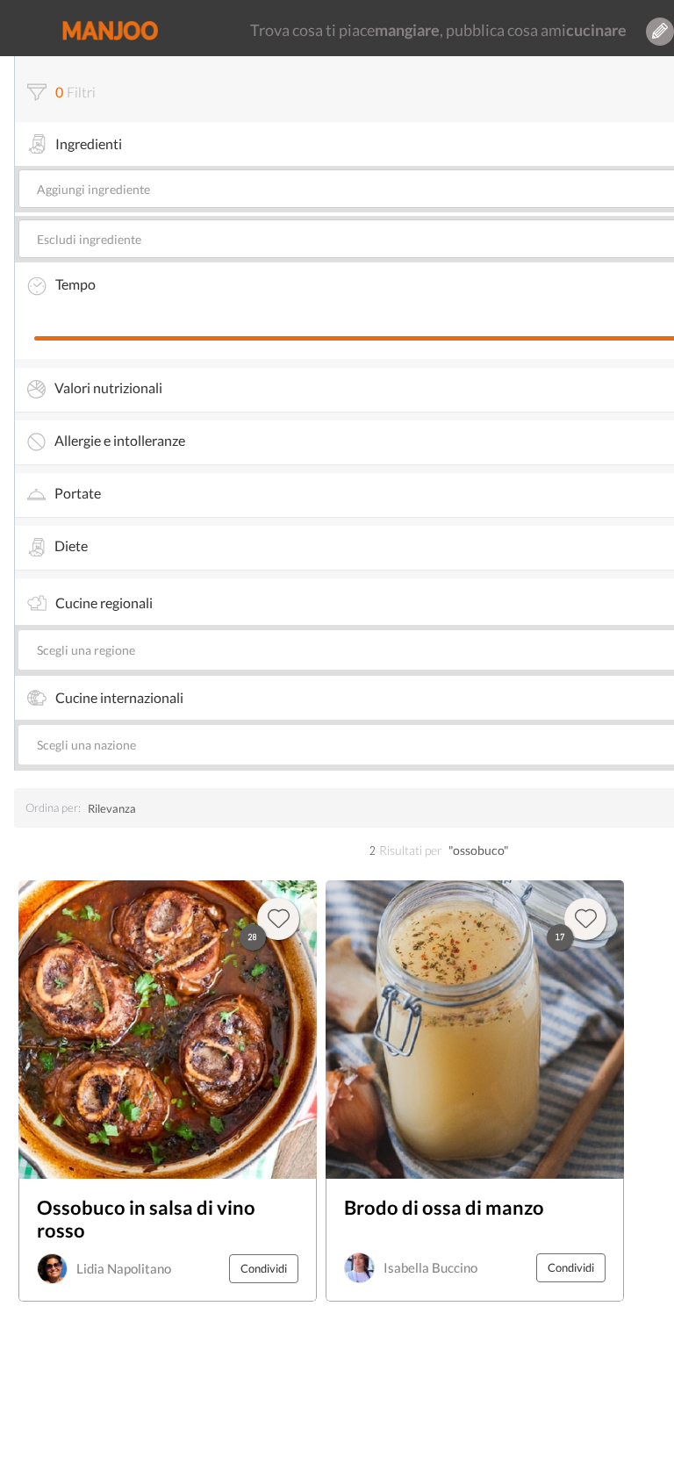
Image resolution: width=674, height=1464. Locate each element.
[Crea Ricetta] (660, 32)
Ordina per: (53, 807)
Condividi (263, 1268)
